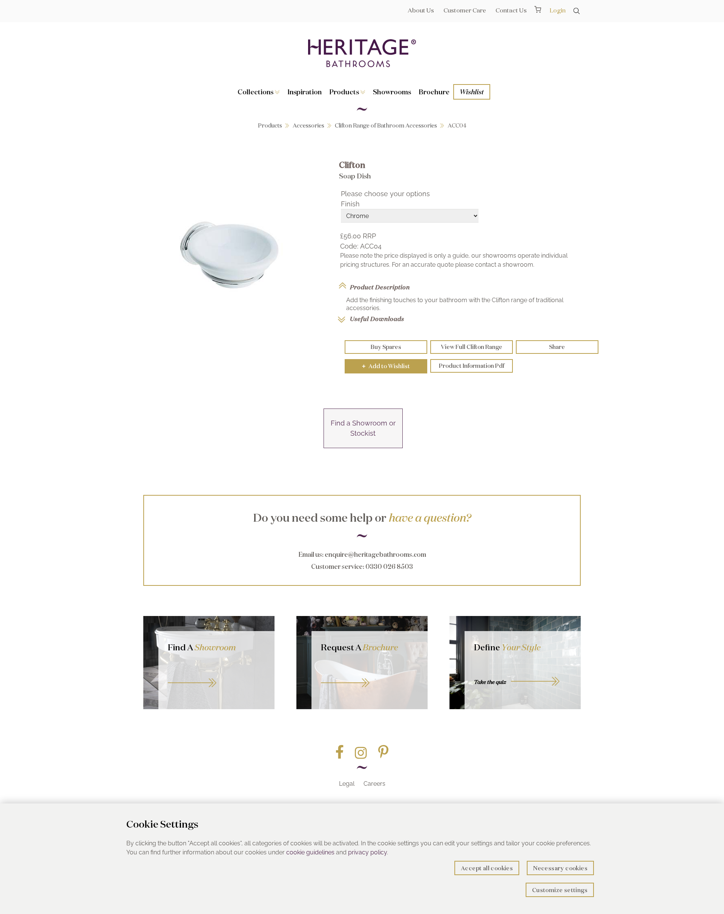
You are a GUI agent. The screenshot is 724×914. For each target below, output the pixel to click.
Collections (256, 91)
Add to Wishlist (386, 366)
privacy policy (367, 852)
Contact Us (511, 10)
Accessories (308, 125)
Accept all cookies (487, 868)
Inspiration (304, 91)
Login (557, 10)
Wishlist (472, 91)
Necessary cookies (560, 868)
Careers (374, 783)
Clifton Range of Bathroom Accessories (386, 125)
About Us (421, 10)
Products (344, 91)
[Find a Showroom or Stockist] (363, 445)
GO (216, 674)
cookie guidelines (310, 852)
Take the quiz (490, 682)
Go (369, 674)
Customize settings (559, 890)
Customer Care (464, 10)
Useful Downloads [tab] (377, 319)
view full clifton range (471, 346)
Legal (346, 783)
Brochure (434, 91)
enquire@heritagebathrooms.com (375, 554)
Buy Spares (386, 346)
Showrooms (392, 91)
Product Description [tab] (380, 287)
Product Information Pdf (471, 365)
